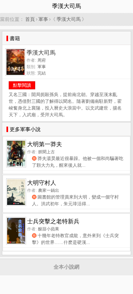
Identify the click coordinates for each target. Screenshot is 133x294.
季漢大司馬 (68, 19)
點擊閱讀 (22, 85)
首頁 (30, 19)
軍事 (43, 19)
